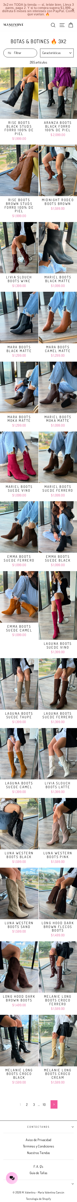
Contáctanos (38, 1126)
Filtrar (17, 53)
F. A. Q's (38, 1166)
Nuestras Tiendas (38, 1153)
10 (44, 1104)
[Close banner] (73, 9)
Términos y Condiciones (38, 1146)
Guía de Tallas (39, 1173)
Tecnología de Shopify (38, 1198)
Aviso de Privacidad (38, 1140)
